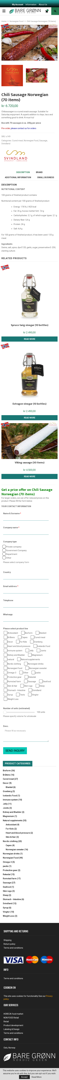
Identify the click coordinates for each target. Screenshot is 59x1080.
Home (3, 21)
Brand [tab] (39, 172)
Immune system (14, 650)
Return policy (9, 944)
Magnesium (37, 655)
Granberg (38, 642)
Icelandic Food (43, 646)
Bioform (29, 633)
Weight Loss (12, 699)
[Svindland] (15, 156)
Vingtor (35, 695)
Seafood (47, 681)
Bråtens (11, 637)
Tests (22, 695)
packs (38, 673)
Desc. (6, 726)
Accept (24, 1077)
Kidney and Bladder (16, 655)
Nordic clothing (14, 664)
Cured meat (17, 140)
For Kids (23, 642)
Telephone (8, 600)
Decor (10, 642)
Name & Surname (12, 513)
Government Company (16, 550)
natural (10, 659)
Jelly (31, 650)
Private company (13, 547)
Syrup (10, 695)
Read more (29, 339)
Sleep (42, 686)
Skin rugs (28, 686)
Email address (10, 586)
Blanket (42, 633)
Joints (43, 650)
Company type (10, 541)
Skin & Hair (12, 686)
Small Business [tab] (45, 177)
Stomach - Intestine (16, 690)
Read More (37, 1077)
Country (7, 572)
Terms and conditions (13, 948)
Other (8, 558)
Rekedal (32, 677)
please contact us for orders (23, 128)
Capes (24, 637)
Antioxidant (12, 633)
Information (31, 4)
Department (11, 554)
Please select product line (15, 628)
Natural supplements (30, 659)
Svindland (5, 143)
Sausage (43, 140)
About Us (43, 4)
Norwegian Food (16, 21)
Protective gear (14, 677)
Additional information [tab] (18, 177)
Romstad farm (14, 681)
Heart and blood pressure (18, 646)
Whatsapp (7, 614)
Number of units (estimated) (16, 708)
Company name (11, 527)
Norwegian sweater (38, 668)
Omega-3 (11, 673)
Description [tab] (23, 172)
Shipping (7, 940)
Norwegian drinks (35, 664)
